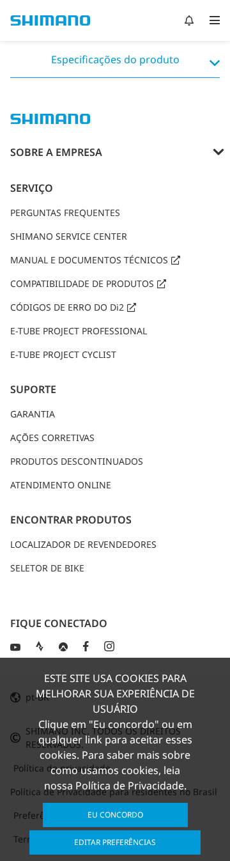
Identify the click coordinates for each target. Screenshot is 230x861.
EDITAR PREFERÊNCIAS (115, 842)
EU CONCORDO (115, 814)
